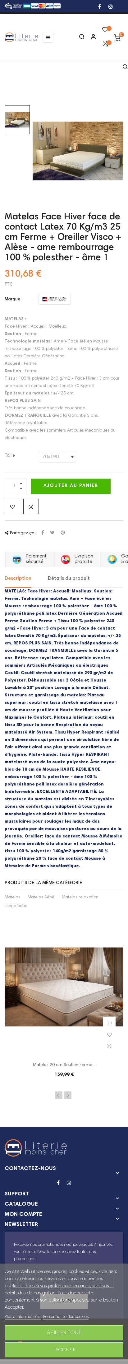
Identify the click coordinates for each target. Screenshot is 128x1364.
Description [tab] (18, 578)
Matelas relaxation (80, 897)
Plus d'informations (23, 1317)
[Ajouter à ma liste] (12, 506)
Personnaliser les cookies (66, 1317)
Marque (13, 299)
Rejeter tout (64, 1333)
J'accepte (64, 1350)
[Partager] (42, 533)
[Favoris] (105, 31)
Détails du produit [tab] (69, 578)
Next (67, 1095)
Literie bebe (16, 906)
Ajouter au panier (70, 486)
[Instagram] (110, 7)
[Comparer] (105, 45)
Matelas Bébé (41, 897)
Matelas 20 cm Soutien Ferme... (64, 1065)
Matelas (12, 897)
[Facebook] (99, 7)
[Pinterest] (63, 533)
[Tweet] (52, 533)
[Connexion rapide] (91, 37)
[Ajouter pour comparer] (31, 506)
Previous (58, 1095)
